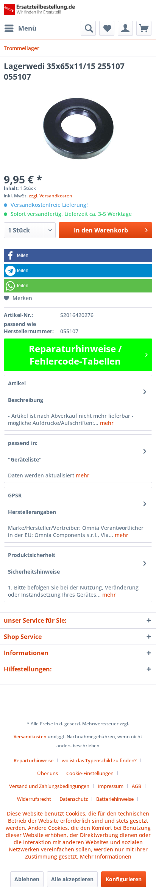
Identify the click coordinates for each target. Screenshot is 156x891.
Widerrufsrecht (34, 799)
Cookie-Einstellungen (90, 773)
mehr (106, 422)
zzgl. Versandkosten (50, 195)
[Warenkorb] (143, 28)
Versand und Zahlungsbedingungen (49, 786)
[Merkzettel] (106, 28)
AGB (136, 786)
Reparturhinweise (33, 760)
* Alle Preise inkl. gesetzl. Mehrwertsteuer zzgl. (78, 723)
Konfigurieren (124, 879)
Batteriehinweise (115, 799)
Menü (27, 28)
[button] (78, 255)
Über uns (47, 773)
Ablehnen (26, 879)
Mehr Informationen (105, 856)
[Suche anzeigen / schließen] (88, 28)
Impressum (110, 786)
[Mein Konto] (125, 28)
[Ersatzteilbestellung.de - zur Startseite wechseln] (41, 10)
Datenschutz (73, 799)
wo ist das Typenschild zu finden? (99, 760)
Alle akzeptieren (72, 879)
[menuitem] (20, 28)
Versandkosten (30, 736)
